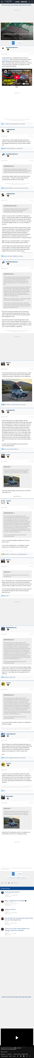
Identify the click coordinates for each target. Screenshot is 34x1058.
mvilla (8, 455)
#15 (32, 803)
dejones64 (9, 796)
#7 (32, 416)
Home (14, 1056)
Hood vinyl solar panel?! (12, 892)
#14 (32, 770)
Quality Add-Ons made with (8, 1048)
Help (10, 1056)
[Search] (32, 2)
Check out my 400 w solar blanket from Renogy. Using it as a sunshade (17, 929)
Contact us (9, 1054)
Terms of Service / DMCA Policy (21, 1054)
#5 (32, 268)
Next (20, 43)
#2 (32, 136)
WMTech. (19, 1048)
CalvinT (8, 683)
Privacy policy (4, 1056)
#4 (32, 200)
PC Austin (7, 932)
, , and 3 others (14, 757)
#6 (32, 369)
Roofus (6, 921)
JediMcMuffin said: (8, 166)
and (11, 449)
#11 (32, 634)
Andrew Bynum (11, 734)
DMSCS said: (7, 467)
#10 (32, 566)
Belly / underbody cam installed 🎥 (15, 901)
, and (13, 148)
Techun (8, 501)
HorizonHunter (8, 893)
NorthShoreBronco (8, 38)
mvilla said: (6, 572)
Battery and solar (10, 909)
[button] (2, 2)
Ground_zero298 (9, 902)
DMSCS (8, 362)
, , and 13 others (15, 404)
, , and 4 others (16, 188)
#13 (32, 740)
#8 (32, 461)
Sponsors (3, 1054)
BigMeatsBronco (11, 627)
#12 (32, 689)
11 (23, 38)
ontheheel (7, 911)
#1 (32, 54)
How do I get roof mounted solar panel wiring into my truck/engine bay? (19, 919)
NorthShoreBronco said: (10, 205)
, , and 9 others (14, 124)
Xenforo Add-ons (8, 1049)
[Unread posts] (29, 2)
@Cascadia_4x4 (6, 59)
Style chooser (4, 1052)
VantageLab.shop (17, 496)
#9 (32, 507)
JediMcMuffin (10, 129)
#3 (32, 160)
